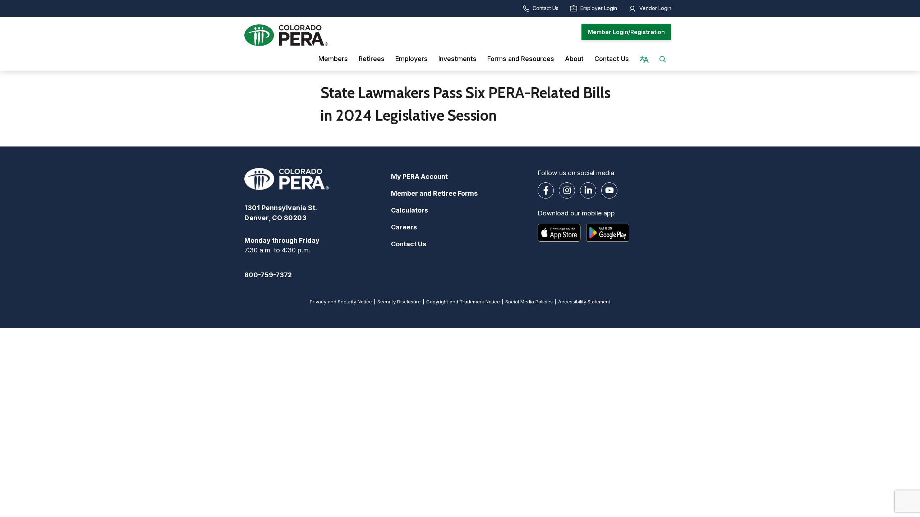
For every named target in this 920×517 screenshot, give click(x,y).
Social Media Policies (529, 301)
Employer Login (598, 8)
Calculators (409, 210)
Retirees (372, 58)
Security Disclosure (399, 301)
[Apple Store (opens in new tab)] (559, 233)
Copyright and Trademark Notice (463, 301)
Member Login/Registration (626, 32)
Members (333, 58)
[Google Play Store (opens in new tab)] (607, 233)
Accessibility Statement (584, 301)
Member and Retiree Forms (434, 193)
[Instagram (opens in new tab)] (567, 190)
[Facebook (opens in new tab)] (546, 190)
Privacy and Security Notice (341, 301)
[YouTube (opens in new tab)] (609, 190)
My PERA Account (419, 176)
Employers (411, 58)
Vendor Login (655, 8)
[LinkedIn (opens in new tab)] (588, 190)
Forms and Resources (520, 58)
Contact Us (545, 8)
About (574, 58)
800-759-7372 (268, 275)
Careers (404, 227)
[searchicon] (662, 59)
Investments (457, 58)
